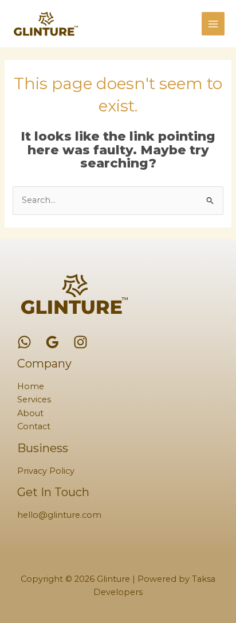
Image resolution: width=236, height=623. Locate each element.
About (30, 413)
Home (30, 386)
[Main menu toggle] (213, 23)
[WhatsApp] (24, 342)
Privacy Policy (45, 471)
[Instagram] (80, 342)
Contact (33, 426)
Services (34, 399)
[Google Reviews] (52, 342)
